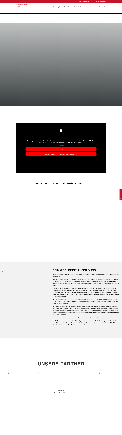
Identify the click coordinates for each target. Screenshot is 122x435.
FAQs (68, 7)
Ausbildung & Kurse (58, 7)
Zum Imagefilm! (69, 255)
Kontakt (94, 7)
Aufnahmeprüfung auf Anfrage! (37, 255)
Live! (79, 7)
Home (49, 7)
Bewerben (86, 7)
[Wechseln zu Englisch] (103, 2)
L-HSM (104, 7)
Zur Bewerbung (84, 1)
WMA (99, 7)
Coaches (74, 7)
